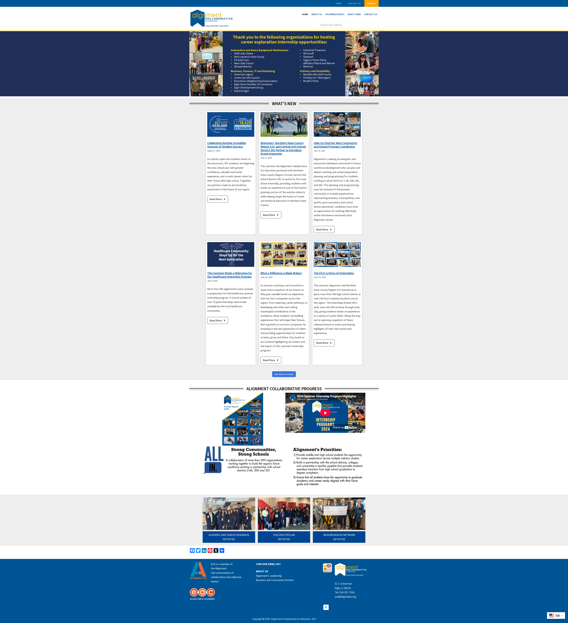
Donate (371, 3)
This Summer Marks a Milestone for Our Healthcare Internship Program (229, 274)
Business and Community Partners (275, 580)
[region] (284, 63)
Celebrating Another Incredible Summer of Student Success (226, 144)
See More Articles (284, 374)
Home (339, 3)
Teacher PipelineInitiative (284, 537)
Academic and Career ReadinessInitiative (229, 537)
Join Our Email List (268, 564)
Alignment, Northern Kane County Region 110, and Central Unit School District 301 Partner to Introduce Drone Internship (283, 148)
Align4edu (211, 18)
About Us (262, 571)
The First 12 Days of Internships (334, 273)
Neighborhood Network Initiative (339, 537)
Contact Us (354, 3)
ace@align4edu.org (345, 596)
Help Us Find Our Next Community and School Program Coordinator (335, 144)
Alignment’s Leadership (269, 575)
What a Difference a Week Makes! (281, 273)
